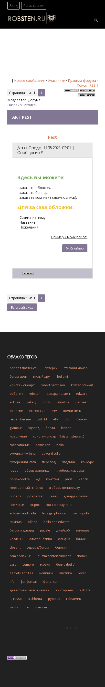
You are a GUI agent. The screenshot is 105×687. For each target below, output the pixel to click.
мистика (65, 573)
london (66, 428)
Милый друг (42, 376)
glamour (16, 428)
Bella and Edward (56, 522)
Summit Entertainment (54, 556)
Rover (82, 573)
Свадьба (68, 462)
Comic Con (43, 445)
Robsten (35, 393)
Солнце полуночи (59, 504)
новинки (46, 573)
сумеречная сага (23, 462)
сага (13, 564)
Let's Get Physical (54, 513)
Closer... (15, 547)
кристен (52, 479)
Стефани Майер (76, 368)
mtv (54, 410)
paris (69, 479)
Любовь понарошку (64, 487)
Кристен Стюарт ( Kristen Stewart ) (58, 436)
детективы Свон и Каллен (30, 590)
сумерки (51, 368)
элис (54, 496)
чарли (83, 479)
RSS (92, 85)
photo (46, 402)
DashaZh (14, 105)
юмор (14, 470)
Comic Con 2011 (21, 556)
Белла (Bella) (65, 564)
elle (56, 419)
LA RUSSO (16, 598)
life (12, 581)
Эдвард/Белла (38, 547)
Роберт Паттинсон (24, 368)
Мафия (45, 564)
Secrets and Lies (21, 573)
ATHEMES (74, 627)
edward (81, 393)
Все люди (17, 504)
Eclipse (15, 402)
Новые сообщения (29, 80)
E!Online (63, 402)
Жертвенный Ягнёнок (26, 487)
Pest (52, 137)
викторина (64, 590)
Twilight (42, 419)
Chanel (82, 556)
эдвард (34, 428)
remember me (20, 419)
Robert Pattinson (53, 385)
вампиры (83, 530)
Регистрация (33, 5)
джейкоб (63, 530)
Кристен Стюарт (22, 385)
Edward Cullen (52, 453)
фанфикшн (29, 581)
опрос (35, 504)
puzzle (45, 530)
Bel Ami (62, 376)
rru (27, 607)
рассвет (81, 402)
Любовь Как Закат (72, 470)
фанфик (64, 539)
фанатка (50, 581)
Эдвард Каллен (58, 393)
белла (50, 428)
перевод (49, 462)
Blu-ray (81, 419)
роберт (15, 496)
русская (54, 598)
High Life (85, 590)
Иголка (30, 105)
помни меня (72, 410)
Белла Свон (18, 376)
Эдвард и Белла (75, 496)
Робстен (16, 393)
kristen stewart (82, 385)
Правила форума (82, 80)
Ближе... (82, 539)
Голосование (20, 445)
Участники (56, 80)
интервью (37, 410)
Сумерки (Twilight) (22, 453)
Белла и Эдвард (22, 530)
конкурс (87, 462)
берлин (61, 547)
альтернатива (40, 539)
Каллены (16, 539)
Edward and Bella (23, 513)
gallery (31, 402)
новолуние (18, 436)
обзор (32, 522)
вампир (16, 522)
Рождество (35, 496)
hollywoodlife (20, 479)
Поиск (82, 85)
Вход (13, 5)
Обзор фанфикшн (38, 470)
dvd (67, 419)
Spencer (41, 607)
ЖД (38, 479)
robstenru (73, 598)
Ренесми (16, 410)
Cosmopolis (81, 513)
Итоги (14, 607)
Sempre (28, 564)
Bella (60, 445)
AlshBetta (35, 598)
